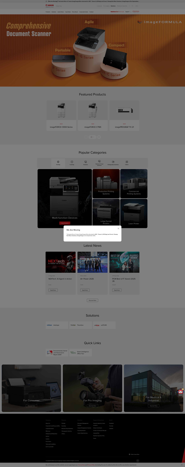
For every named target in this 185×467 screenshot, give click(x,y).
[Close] (118, 228)
